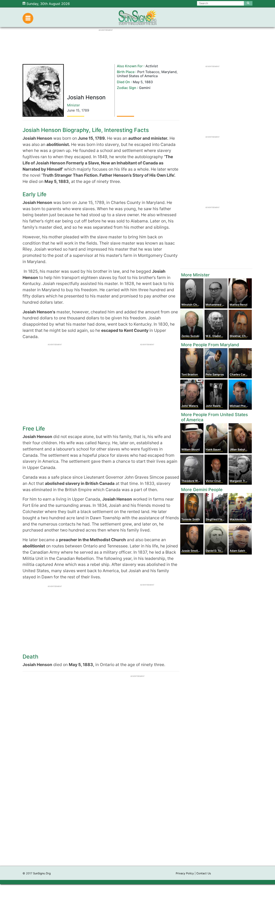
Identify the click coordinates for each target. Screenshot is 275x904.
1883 (149, 82)
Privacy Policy (185, 873)
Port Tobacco (148, 72)
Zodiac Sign (126, 88)
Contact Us (203, 873)
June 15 (73, 110)
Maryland (169, 72)
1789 (85, 110)
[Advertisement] (137, 801)
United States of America (137, 76)
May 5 (138, 82)
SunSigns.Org (42, 873)
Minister (73, 105)
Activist (151, 66)
